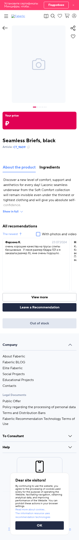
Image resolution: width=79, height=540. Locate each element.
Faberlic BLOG (14, 362)
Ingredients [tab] (49, 167)
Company (10, 345)
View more (39, 297)
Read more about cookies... (30, 509)
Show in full (11, 212)
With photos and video (59, 234)
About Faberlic (14, 356)
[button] (39, 5)
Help (6, 447)
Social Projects (14, 374)
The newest (10, 234)
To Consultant (13, 436)
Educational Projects (18, 380)
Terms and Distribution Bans (24, 413)
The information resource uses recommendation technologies (32, 515)
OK (39, 525)
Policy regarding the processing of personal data (39, 407)
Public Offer (12, 401)
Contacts (9, 386)
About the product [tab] (19, 167)
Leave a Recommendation (39, 307)
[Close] (73, 5)
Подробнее (56, 5)
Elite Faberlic (13, 368)
